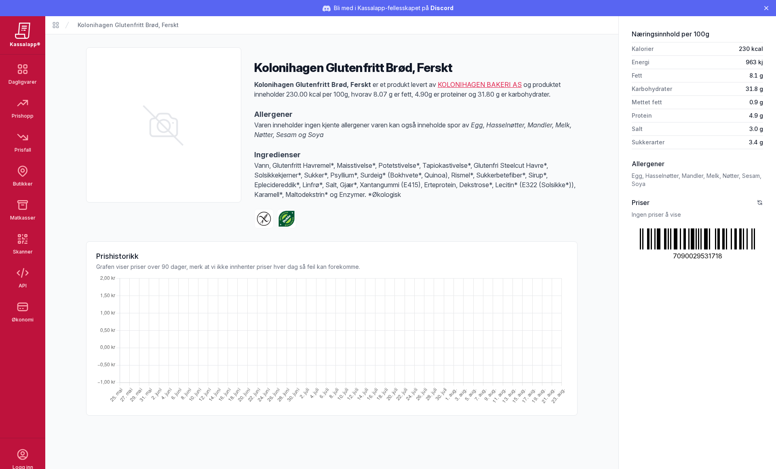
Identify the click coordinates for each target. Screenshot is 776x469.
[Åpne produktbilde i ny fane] (163, 125)
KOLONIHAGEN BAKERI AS (480, 84)
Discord (441, 7)
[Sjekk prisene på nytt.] (760, 202)
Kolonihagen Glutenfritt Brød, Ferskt (128, 24)
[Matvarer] (56, 25)
